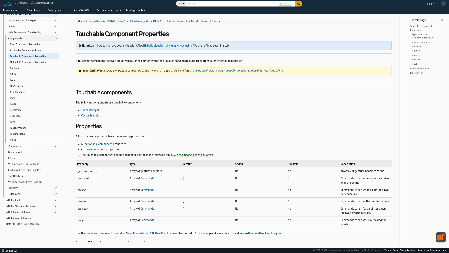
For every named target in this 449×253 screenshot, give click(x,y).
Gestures (13, 187)
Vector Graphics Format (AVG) (24, 164)
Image (13, 97)
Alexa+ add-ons (11, 10)
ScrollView (15, 109)
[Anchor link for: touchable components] (135, 92)
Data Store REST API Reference (22, 223)
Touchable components (421, 26)
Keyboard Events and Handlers (24, 169)
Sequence (15, 115)
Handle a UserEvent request (265, 233)
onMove (416, 55)
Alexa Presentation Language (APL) (134, 21)
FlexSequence (17, 86)
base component (95, 149)
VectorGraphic (17, 133)
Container (15, 68)
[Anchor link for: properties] (105, 125)
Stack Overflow (408, 250)
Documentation (93, 21)
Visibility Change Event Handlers (25, 181)
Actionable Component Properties (28, 50)
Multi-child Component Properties (28, 62)
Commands (14, 146)
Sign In (430, 3)
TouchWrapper (18, 127)
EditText (14, 74)
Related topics (417, 73)
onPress (416, 59)
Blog (419, 250)
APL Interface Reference (19, 212)
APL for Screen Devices (18, 14)
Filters (11, 158)
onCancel (416, 46)
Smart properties (57, 10)
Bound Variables (16, 152)
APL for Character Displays (20, 206)
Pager (13, 103)
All (180, 3)
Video (13, 139)
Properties (415, 30)
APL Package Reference (18, 218)
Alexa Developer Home (435, 250)
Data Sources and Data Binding (24, 32)
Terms (387, 250)
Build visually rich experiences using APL (172, 45)
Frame (13, 80)
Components (15, 38)
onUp (414, 64)
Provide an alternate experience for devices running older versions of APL (237, 70)
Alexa (80, 21)
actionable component (98, 144)
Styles (11, 26)
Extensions (14, 193)
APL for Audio (13, 200)
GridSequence (17, 91)
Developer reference (108, 10)
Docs (395, 250)
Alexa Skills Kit (81, 10)
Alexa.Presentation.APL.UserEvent (147, 233)
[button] (81, 11)
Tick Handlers (15, 175)
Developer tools (134, 10)
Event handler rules (419, 68)
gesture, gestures (421, 42)
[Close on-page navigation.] (442, 18)
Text (12, 121)
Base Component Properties (25, 44)
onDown (416, 50)
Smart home (33, 10)
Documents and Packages (22, 20)
